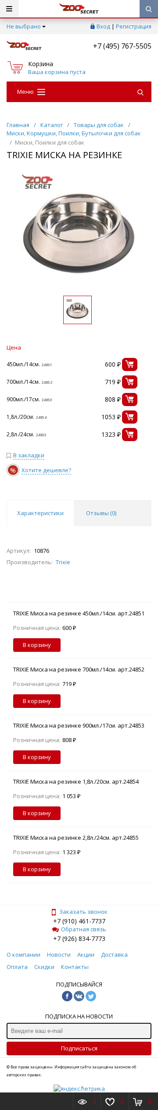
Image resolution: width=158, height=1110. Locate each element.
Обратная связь (83, 929)
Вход (103, 26)
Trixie (63, 562)
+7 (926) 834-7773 (79, 938)
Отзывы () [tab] (101, 513)
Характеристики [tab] (40, 513)
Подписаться (79, 1048)
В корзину (37, 645)
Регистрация (133, 26)
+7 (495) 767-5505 (122, 46)
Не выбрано (24, 26)
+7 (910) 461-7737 (79, 921)
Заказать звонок (83, 912)
